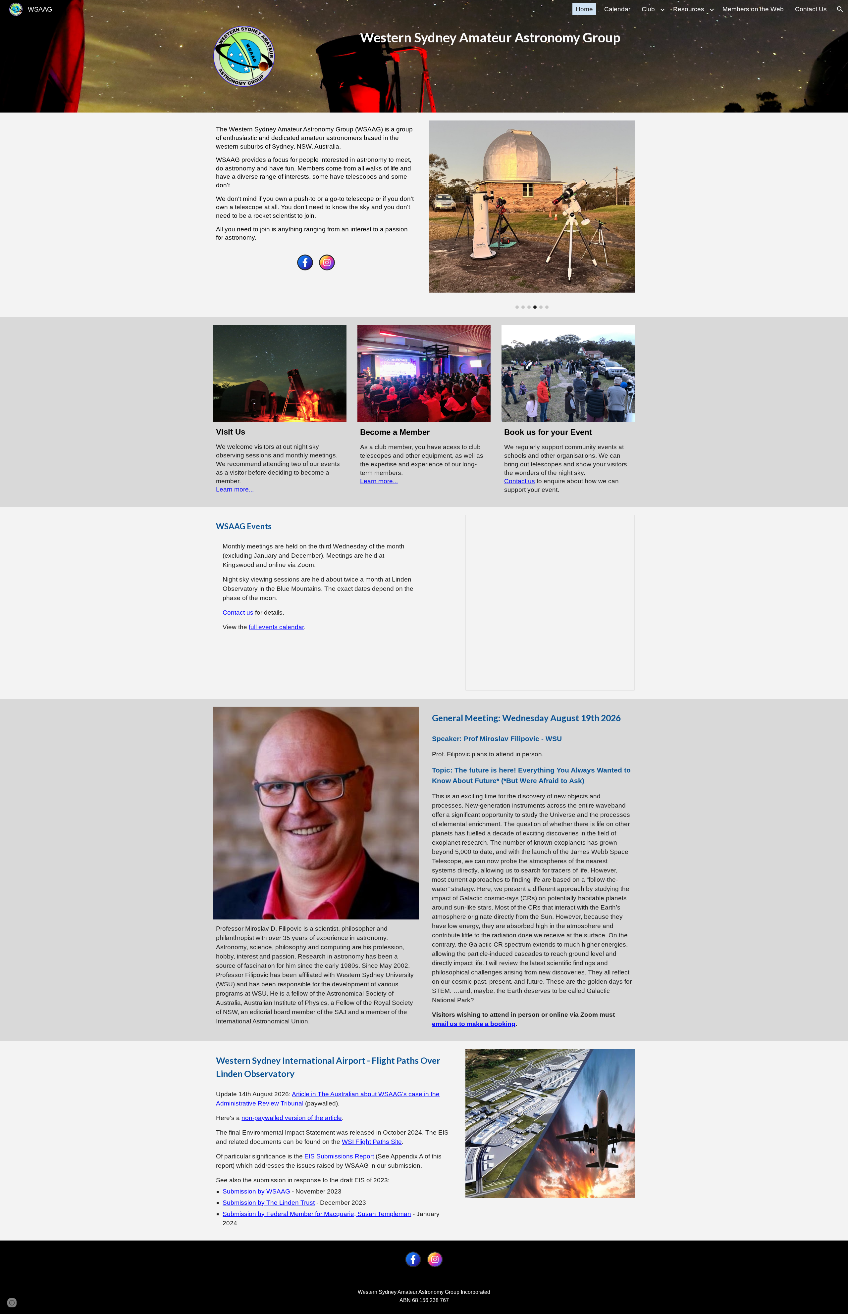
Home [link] (584, 9)
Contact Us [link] (811, 9)
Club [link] (648, 9)
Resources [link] (688, 9)
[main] (496, 37)
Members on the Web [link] (753, 9)
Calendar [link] (617, 9)
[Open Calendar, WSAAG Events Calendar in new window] (622, 523)
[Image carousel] (531, 214)
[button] (840, 9)
